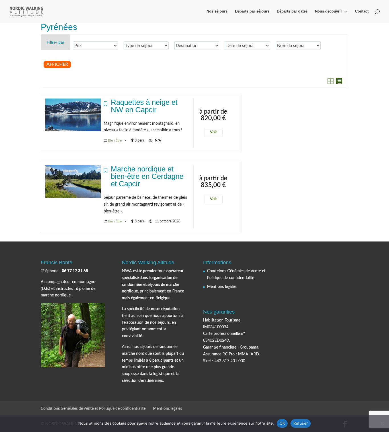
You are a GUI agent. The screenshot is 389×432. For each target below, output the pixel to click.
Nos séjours (217, 11)
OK (282, 423)
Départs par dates (292, 11)
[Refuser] (382, 423)
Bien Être (115, 140)
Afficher (57, 64)
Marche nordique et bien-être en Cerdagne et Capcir (147, 176)
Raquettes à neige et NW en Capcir (144, 106)
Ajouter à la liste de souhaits (105, 105)
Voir (213, 132)
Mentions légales (221, 287)
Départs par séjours (252, 11)
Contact (361, 11)
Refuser (300, 423)
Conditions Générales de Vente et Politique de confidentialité (93, 409)
